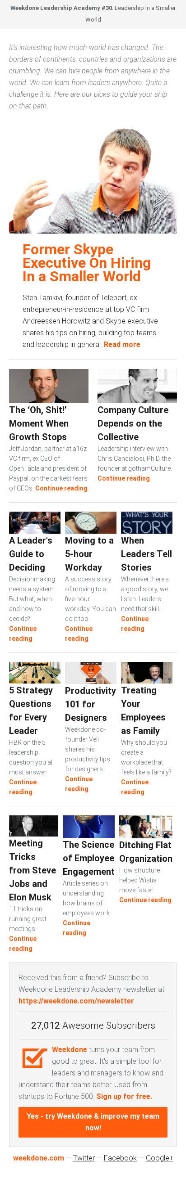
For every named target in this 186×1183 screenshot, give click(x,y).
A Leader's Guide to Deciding (30, 554)
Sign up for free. (124, 1096)
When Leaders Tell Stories (146, 554)
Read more (122, 344)
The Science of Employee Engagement (89, 858)
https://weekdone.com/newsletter (76, 1001)
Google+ (159, 1158)
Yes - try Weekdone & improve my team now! (93, 1122)
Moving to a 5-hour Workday (89, 554)
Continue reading (61, 488)
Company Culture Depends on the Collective (133, 423)
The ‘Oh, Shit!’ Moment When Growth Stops (39, 423)
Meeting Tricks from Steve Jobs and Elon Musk (32, 870)
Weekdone (69, 1049)
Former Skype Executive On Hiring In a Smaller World (87, 263)
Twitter (84, 1158)
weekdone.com (38, 1158)
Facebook (120, 1158)
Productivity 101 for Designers (90, 704)
